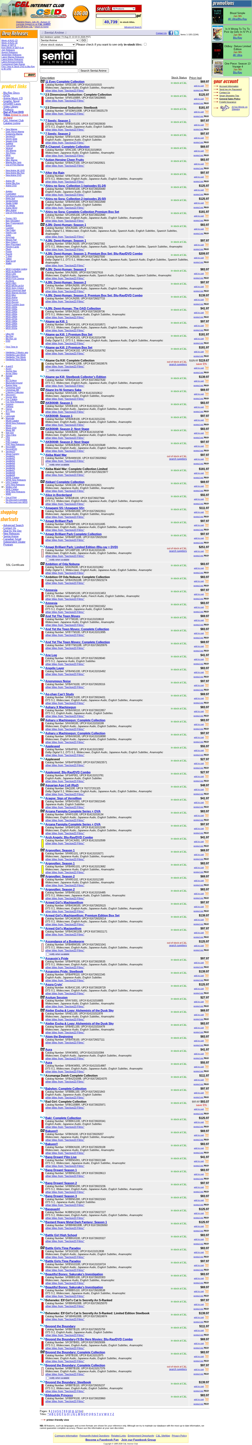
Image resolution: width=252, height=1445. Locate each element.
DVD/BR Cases (12, 104)
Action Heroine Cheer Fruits (64, 159)
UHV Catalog (12, 482)
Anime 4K (10, 181)
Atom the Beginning (59, 1036)
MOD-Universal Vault (16, 290)
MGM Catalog (12, 420)
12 (76, 1411)
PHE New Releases (15, 444)
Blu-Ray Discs (11, 93)
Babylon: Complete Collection (65, 1088)
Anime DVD (11, 185)
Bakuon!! (51, 1131)
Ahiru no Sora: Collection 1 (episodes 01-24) (75, 185)
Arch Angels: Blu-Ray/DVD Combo (69, 837)
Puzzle (9, 254)
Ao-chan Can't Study (59, 694)
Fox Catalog (11, 399)
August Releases (9, 52)
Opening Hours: (33, 22)
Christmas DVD (13, 387)
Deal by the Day (12, 531)
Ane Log (51, 655)
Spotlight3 (10, 461)
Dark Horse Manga (15, 131)
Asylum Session (56, 997)
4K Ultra (237, 55)
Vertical (9, 148)
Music (8, 425)
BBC (8, 378)
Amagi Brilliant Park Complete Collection (73, 534)
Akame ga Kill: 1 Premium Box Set (68, 334)
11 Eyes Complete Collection (64, 81)
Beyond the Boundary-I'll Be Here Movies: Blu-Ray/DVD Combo (89, 1339)
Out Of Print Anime (14, 212)
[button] (15, 556)
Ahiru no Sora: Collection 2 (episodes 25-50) (75, 198)
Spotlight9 (10, 475)
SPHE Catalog (12, 477)
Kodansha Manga (14, 134)
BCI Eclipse (11, 380)
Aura (48, 1049)
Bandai (9, 376)
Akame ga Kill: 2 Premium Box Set (68, 347)
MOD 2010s (11, 328)
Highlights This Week (16, 357)
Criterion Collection (15, 392)
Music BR (10, 430)
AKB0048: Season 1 (58, 402)
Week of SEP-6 (8, 45)
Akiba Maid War (56, 455)
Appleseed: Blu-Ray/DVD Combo (68, 772)
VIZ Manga (11, 150)
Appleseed (52, 746)
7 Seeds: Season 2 (57, 133)
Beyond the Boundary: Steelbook (68, 1382)
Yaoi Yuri (10, 157)
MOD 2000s (11, 326)
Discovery (11, 394)
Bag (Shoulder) (13, 221)
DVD (8, 341)
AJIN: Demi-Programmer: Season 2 (65, 269)
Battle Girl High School (61, 1235)
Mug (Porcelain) (13, 244)
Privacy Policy (179, 1435)
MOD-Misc (11, 295)
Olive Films (11, 435)
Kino (8, 413)
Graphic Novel (11, 101)
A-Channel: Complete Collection (67, 146)
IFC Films (10, 411)
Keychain (10, 237)
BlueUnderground (14, 383)
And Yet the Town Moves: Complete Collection (77, 629)
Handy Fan (11, 232)
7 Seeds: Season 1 (57, 120)
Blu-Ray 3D (11, 338)
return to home (42, 26)
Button (9, 225)
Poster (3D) (11, 218)
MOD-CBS (11, 274)
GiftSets (9, 406)
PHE (8, 439)
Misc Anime (11, 210)
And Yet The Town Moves (62, 616)
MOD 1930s (11, 309)
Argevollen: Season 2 (60, 876)
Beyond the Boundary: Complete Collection (75, 1352)
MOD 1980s (11, 321)
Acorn (8, 368)
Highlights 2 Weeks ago (17, 352)
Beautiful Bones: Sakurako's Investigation (74, 1274)
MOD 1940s (11, 311)
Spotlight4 (10, 463)
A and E (9, 366)
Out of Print (11, 497)
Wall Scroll (11, 261)
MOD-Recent (12, 302)
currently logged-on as (33, 24)
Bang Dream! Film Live (61, 1157)
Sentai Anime (12, 201)
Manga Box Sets (13, 162)
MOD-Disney (12, 276)
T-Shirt (9, 256)
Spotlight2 (10, 458)
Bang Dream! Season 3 (61, 1196)
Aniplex (9, 191)
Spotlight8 (10, 473)
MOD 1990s (11, 323)
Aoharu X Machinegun (60, 707)
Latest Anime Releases (12, 59)
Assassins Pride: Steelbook (64, 971)
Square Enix (11, 141)
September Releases (11, 54)
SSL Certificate (15, 564)
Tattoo (9, 258)
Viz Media (10, 205)
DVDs (6, 95)
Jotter (8, 235)
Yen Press (11, 153)
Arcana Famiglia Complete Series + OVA (73, 811)
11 (73, 1411)
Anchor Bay (11, 371)
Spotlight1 (10, 456)
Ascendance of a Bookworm (64, 941)
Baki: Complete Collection (63, 1118)
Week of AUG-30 (9, 43)
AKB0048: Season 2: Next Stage (67, 429)
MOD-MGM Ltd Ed (15, 285)
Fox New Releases (15, 402)
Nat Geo (10, 432)
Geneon (9, 404)
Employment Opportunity (141, 1435)
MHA (8, 155)
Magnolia (10, 418)
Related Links (118, 1435)
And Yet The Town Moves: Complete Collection (77, 642)
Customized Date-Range (13, 64)
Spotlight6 (10, 468)
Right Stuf (10, 198)
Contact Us (9, 528)
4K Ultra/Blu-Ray (237, 19)
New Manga (11, 129)
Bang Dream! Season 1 (61, 1170)
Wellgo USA (11, 487)
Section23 (10, 136)
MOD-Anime (12, 297)
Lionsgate (10, 416)
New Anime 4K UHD (15, 170)
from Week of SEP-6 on (12, 47)
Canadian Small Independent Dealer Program (14, 542)
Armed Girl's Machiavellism (64, 902)
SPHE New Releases (16, 480)
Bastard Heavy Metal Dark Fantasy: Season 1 (76, 1222)
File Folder (11, 230)
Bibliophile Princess (59, 1395)
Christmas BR (12, 390)
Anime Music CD (13, 98)
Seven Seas (11, 138)
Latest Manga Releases (12, 57)
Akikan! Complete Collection (64, 482)
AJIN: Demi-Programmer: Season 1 (65, 224)
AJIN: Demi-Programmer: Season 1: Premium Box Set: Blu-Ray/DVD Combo (94, 253)
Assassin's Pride (56, 958)
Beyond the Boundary (60, 1326)
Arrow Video (11, 373)
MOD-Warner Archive (16, 292)
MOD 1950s (11, 314)
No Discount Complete (16, 500)
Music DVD (11, 428)
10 (69, 1411)
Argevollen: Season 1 (60, 850)
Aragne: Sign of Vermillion (63, 798)
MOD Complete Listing (16, 269)
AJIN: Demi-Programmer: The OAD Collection (73, 308)
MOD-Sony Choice (15, 288)
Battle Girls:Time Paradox (63, 1248)
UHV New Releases (15, 484)
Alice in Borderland (58, 495)
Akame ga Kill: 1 (56, 321)
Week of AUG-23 (9, 40)
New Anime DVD (13, 175)
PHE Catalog (12, 442)
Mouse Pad (11, 239)
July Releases (8, 50)
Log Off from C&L (24, 26)
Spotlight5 (10, 465)
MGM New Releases (16, 423)
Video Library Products (10, 108)
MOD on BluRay (13, 271)
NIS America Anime (15, 196)
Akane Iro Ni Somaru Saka (63, 389)
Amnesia (51, 590)
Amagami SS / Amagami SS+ (65, 508)
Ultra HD (10, 334)
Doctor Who (11, 397)
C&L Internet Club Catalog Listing (13, 122)
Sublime (9, 143)
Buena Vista (11, 385)
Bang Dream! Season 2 (61, 1183)
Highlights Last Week (16, 355)
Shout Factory (12, 454)
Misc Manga (11, 160)
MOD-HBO (11, 283)
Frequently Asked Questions (94, 1435)
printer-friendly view (57, 1420)
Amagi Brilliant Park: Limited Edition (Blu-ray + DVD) (81, 547)
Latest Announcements (12, 62)
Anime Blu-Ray (13, 183)
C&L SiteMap (163, 1435)
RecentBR (11, 447)
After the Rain (54, 172)
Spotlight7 (10, 470)
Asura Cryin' (54, 984)
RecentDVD (11, 449)
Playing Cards (12, 247)
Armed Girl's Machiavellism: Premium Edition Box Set (82, 915)
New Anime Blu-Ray (15, 173)
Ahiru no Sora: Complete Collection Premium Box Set (82, 211)
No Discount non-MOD (17, 502)
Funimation (11, 193)
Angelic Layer (54, 668)
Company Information (66, 1435)
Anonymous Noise (58, 681)
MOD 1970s (11, 319)
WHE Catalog (12, 489)
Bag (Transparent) (14, 223)
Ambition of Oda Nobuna (62, 564)
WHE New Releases (15, 491)
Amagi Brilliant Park (59, 521)
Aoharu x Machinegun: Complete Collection (75, 720)
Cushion (10, 228)
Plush (8, 249)
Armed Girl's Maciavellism (63, 928)
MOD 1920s (11, 307)
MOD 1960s (11, 316)
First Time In (12, 347)
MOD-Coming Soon (15, 304)
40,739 (111, 22)
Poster (9, 251)
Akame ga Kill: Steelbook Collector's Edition (75, 376)
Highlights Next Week (16, 359)
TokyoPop (10, 146)
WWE (8, 494)
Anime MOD (11, 208)
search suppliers (178, 364)
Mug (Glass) (12, 242)
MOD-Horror (12, 300)
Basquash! (52, 1209)
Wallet (8, 263)
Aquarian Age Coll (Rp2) (62, 785)
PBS (8, 437)
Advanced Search (132, 27)
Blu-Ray (9, 336)
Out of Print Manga (15, 164)
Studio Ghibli (12, 203)
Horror (9, 409)
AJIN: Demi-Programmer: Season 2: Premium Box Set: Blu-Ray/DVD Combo (94, 295)
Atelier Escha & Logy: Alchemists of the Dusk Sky (79, 1010)
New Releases (11, 533)
